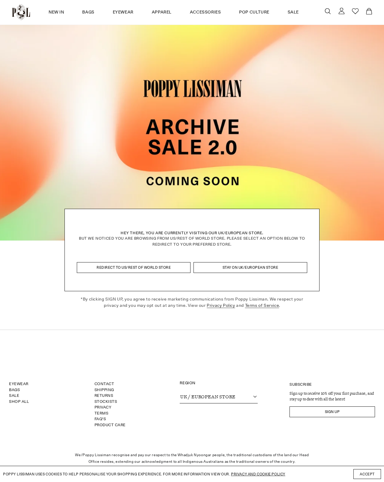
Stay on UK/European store (250, 267)
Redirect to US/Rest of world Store (134, 267)
